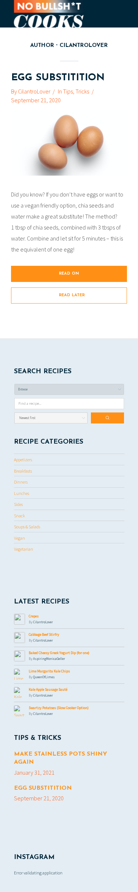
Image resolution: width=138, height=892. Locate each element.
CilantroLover (34, 91)
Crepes (34, 616)
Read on (69, 274)
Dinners (21, 482)
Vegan (19, 538)
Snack (19, 515)
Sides (18, 504)
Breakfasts (23, 471)
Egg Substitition (58, 78)
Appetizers (23, 459)
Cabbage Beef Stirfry (44, 634)
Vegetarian (23, 549)
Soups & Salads (27, 526)
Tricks (82, 91)
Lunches (21, 493)
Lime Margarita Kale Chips (49, 671)
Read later (72, 295)
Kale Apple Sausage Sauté (48, 689)
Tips (68, 91)
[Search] (107, 417)
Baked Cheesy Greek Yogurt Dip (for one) (59, 652)
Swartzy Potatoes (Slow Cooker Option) (59, 707)
